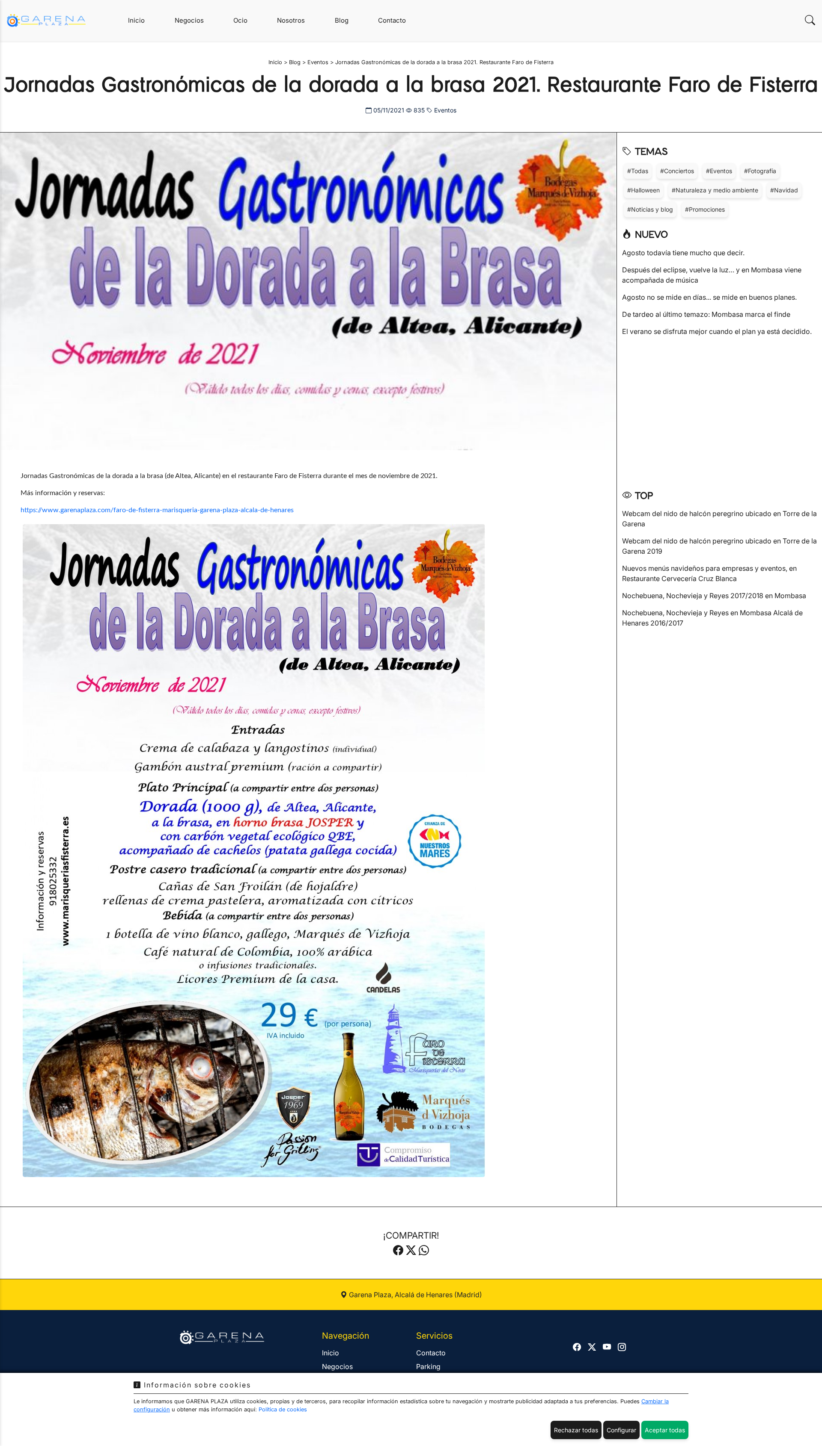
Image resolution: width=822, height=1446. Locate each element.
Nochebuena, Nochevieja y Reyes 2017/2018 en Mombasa (714, 595)
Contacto (392, 20)
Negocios (189, 20)
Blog (341, 20)
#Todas (637, 170)
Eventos (444, 110)
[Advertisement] (719, 410)
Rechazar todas (576, 1430)
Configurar (621, 1430)
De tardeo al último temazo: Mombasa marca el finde (706, 314)
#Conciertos (677, 170)
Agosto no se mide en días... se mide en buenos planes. (709, 297)
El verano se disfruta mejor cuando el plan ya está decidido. (717, 331)
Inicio (136, 20)
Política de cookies (283, 1409)
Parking (428, 1366)
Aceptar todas (665, 1430)
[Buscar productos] (810, 20)
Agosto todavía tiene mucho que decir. (683, 252)
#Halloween (643, 190)
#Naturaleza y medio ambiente (715, 190)
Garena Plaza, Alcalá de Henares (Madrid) (414, 1294)
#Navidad (784, 190)
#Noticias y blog (650, 209)
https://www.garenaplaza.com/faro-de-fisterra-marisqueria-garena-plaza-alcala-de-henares (157, 510)
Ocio (240, 20)
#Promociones (705, 209)
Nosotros (291, 20)
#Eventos (719, 170)
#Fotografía (760, 170)
